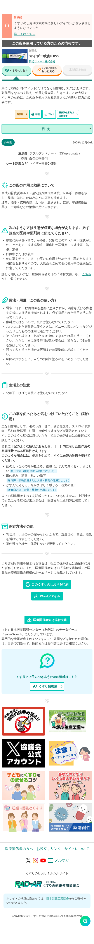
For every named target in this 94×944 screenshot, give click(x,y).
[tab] (16, 71)
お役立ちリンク (49, 849)
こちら (86, 274)
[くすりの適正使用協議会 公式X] (28, 860)
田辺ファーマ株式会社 (42, 61)
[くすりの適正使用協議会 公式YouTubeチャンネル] (43, 860)
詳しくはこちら (24, 34)
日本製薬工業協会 (57, 898)
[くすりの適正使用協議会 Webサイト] (47, 884)
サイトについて (76, 849)
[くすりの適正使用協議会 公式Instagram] (35, 860)
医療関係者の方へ (19, 849)
